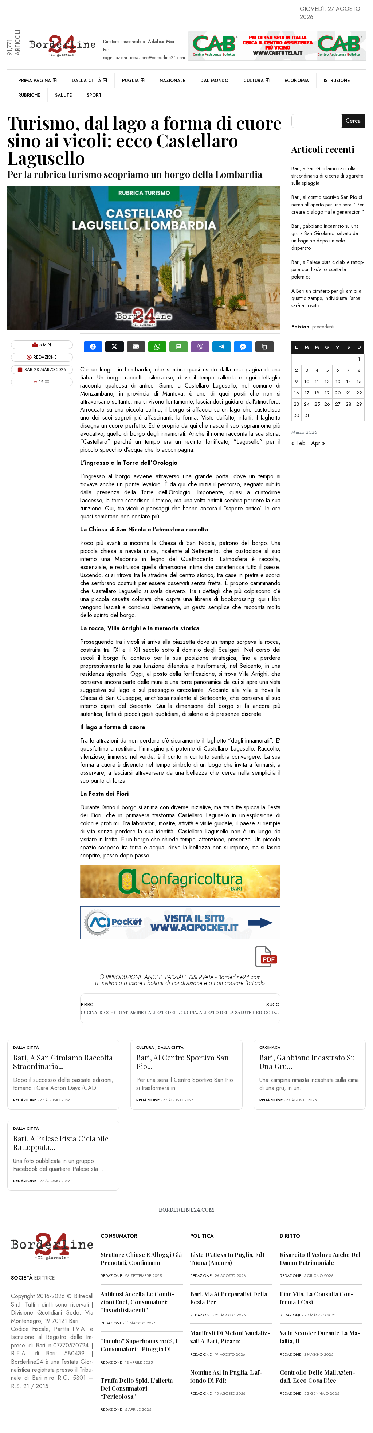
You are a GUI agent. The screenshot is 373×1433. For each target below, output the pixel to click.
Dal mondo (214, 80)
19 (327, 392)
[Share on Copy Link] (264, 346)
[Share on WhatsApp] (157, 346)
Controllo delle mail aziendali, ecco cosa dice (317, 1376)
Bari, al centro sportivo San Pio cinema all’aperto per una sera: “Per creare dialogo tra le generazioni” (327, 204)
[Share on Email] (136, 346)
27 (338, 404)
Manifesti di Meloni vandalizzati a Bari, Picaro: (230, 1337)
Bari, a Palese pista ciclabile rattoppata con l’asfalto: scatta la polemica (327, 269)
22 (359, 392)
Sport (94, 95)
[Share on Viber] (200, 346)
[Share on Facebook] (93, 346)
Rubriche (29, 95)
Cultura (253, 80)
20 (338, 392)
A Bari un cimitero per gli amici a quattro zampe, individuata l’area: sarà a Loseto (326, 298)
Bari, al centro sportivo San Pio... (182, 1061)
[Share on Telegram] (221, 346)
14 (348, 381)
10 (306, 381)
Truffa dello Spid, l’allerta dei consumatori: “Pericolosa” (137, 1388)
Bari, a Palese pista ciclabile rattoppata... (61, 1142)
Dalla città (86, 80)
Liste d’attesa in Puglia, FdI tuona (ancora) (227, 1258)
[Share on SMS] (178, 346)
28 (349, 404)
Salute (63, 95)
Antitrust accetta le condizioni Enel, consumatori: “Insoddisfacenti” (137, 1302)
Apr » (318, 443)
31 (307, 415)
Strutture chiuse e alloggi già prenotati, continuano (141, 1258)
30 (296, 415)
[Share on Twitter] (114, 346)
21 (348, 392)
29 (359, 404)
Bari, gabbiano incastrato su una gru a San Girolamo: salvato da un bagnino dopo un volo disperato (325, 237)
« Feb (298, 443)
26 (327, 404)
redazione (24, 1100)
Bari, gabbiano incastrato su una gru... (307, 1061)
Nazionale (172, 80)
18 (316, 392)
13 (337, 381)
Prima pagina (34, 80)
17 (307, 392)
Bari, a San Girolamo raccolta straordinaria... (63, 1061)
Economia (296, 80)
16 (296, 392)
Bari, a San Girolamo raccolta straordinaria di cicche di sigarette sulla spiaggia (327, 176)
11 (317, 381)
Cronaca (269, 1047)
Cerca (353, 121)
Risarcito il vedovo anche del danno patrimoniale (320, 1258)
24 (307, 404)
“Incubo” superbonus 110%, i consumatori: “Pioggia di (139, 1345)
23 (296, 404)
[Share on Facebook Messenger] (243, 346)
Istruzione (337, 80)
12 (327, 381)
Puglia (130, 80)
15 (359, 381)
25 (317, 404)
